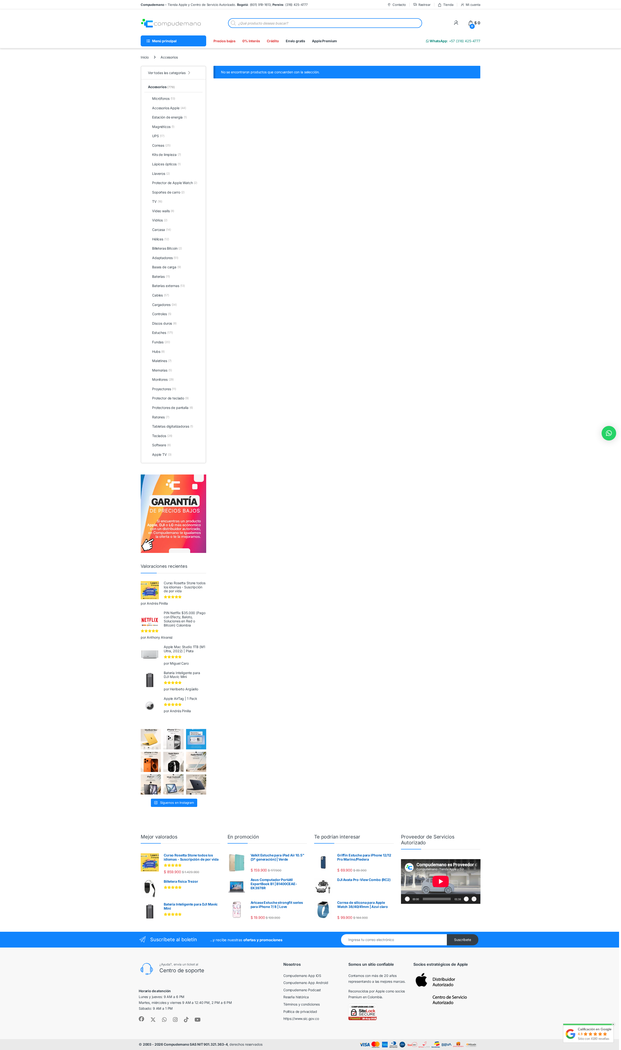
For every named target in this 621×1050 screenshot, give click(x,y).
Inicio (145, 57)
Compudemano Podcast (302, 990)
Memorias (162, 370)
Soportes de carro (168, 192)
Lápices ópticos (166, 164)
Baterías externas (168, 286)
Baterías (161, 276)
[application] (441, 881)
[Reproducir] (407, 899)
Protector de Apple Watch (174, 183)
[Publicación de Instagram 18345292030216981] (173, 784)
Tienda (448, 5)
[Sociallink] (141, 1019)
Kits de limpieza (166, 154)
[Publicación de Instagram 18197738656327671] (151, 739)
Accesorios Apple (169, 108)
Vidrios (159, 220)
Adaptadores (165, 258)
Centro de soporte (181, 970)
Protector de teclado (170, 398)
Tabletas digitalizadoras (172, 426)
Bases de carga (166, 267)
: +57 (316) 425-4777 (454, 41)
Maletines (162, 361)
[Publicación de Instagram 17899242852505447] (196, 784)
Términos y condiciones (301, 1004)
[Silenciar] (466, 899)
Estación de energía (169, 117)
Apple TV (161, 454)
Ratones (160, 417)
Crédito (273, 41)
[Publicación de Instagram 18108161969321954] (151, 784)
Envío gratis (295, 41)
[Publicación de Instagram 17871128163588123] (173, 739)
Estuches (162, 332)
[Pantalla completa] (474, 899)
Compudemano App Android (305, 983)
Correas (161, 145)
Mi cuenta (473, 5)
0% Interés (251, 41)
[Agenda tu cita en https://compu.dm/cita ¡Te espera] (196, 739)
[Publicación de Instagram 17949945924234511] (196, 762)
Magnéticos (163, 127)
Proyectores (164, 389)
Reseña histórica (296, 997)
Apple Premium (324, 41)
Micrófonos (163, 98)
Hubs (158, 351)
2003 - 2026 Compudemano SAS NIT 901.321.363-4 (185, 1044)
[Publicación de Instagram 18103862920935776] (173, 762)
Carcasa (161, 230)
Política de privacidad (300, 1011)
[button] (609, 433)
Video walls (163, 211)
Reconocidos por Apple (366, 991)
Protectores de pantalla (172, 408)
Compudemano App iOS (302, 976)
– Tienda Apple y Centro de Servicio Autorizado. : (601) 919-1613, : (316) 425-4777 (224, 5)
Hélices (160, 239)
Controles (161, 314)
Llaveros (161, 173)
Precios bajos (224, 41)
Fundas (161, 342)
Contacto (399, 5)
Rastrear (424, 5)
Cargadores (164, 305)
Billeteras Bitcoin (167, 248)
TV (157, 201)
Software (161, 445)
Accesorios (161, 87)
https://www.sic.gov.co (301, 1018)
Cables (160, 295)
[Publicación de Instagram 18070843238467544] (151, 762)
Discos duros (164, 323)
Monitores (163, 379)
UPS (158, 136)
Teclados (162, 436)
